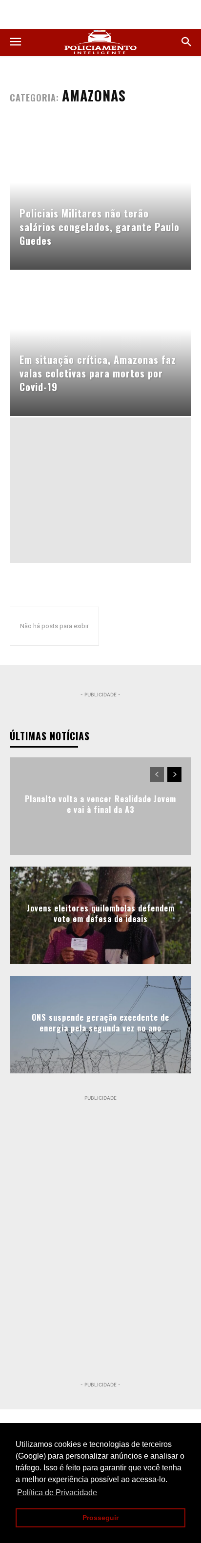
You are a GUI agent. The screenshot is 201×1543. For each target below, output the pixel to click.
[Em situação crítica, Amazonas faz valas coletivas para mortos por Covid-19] (100, 343)
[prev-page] (157, 774)
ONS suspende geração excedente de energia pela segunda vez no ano (100, 1022)
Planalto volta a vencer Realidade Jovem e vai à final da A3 (100, 804)
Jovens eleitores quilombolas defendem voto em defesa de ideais (101, 913)
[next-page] (174, 774)
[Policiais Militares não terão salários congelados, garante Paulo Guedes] (100, 197)
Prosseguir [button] (100, 1518)
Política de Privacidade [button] (57, 1492)
